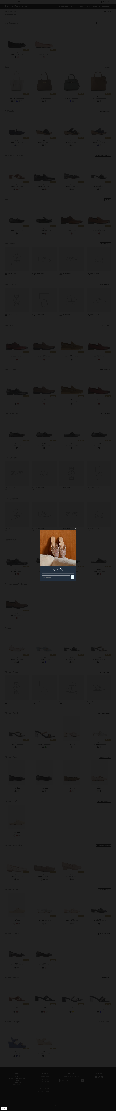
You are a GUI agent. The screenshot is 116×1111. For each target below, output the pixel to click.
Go (72, 577)
